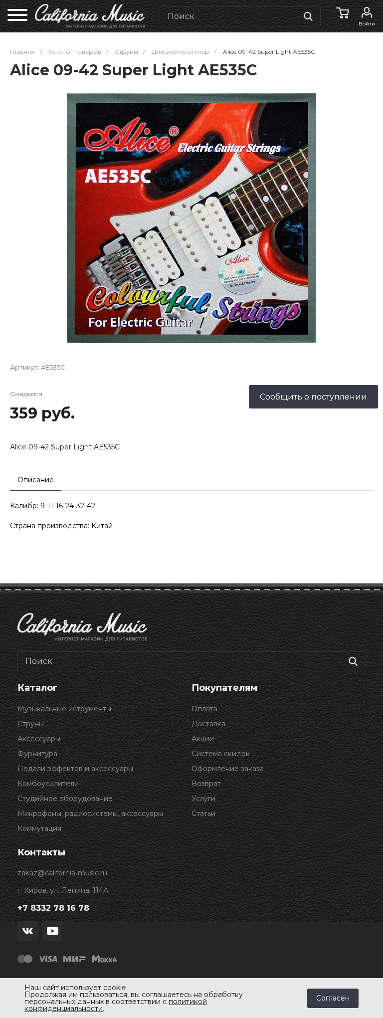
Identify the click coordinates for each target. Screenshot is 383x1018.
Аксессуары (38, 738)
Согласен (333, 998)
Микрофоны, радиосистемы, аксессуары (90, 813)
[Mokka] (104, 958)
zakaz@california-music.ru (62, 872)
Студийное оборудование (65, 798)
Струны (30, 723)
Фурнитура (37, 753)
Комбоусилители (48, 783)
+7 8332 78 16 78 (53, 908)
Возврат (206, 783)
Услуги (203, 798)
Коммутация (39, 828)
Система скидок (221, 753)
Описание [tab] (35, 479)
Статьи (203, 813)
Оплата (204, 708)
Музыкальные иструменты (64, 708)
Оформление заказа (228, 768)
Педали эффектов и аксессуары (75, 768)
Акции (203, 738)
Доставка (208, 723)
